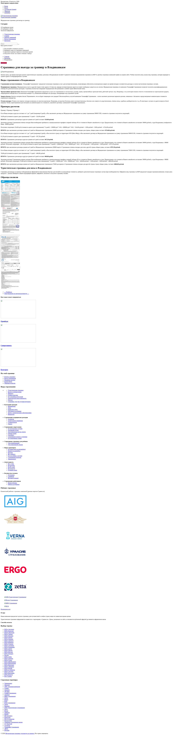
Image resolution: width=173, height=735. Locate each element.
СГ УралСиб (8, 724)
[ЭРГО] (15, 577)
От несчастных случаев (15, 428)
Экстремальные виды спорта (17, 432)
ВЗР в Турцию (8, 644)
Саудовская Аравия (10, 9)
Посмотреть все (5, 609)
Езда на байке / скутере (15, 456)
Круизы (10, 452)
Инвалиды (11, 414)
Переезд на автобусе (14, 451)
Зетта (6, 709)
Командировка (12, 483)
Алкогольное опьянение (15, 420)
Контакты (7, 40)
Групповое (11, 475)
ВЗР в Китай (8, 668)
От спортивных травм (15, 438)
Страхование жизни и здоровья (17, 436)
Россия (6, 655)
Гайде (6, 698)
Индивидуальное (13, 478)
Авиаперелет (12, 459)
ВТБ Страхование (9, 703)
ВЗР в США (8, 657)
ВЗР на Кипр (8, 637)
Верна (6, 699)
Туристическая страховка (8, 17)
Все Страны (8, 676)
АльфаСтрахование (10, 693)
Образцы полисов (9, 383)
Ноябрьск (8, 292)
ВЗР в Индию (8, 652)
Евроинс (7, 706)
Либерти (7, 712)
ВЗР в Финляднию (10, 663)
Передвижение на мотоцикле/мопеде (16, 293)
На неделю (11, 465)
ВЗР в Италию (8, 636)
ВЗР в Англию (8, 671)
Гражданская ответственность (17, 398)
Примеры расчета (9, 380)
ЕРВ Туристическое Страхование (14, 707)
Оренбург (4, 321)
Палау (6, 8)
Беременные (11, 406)
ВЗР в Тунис (8, 660)
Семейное (11, 476)
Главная (6, 56)
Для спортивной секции (15, 444)
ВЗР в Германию (9, 647)
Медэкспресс (8, 716)
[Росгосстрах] (15, 525)
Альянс (6, 688)
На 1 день (11, 463)
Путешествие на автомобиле (16, 449)
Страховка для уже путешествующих (19, 401)
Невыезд (10, 393)
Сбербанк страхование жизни (13, 722)
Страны (6, 36)
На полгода (11, 468)
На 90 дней (11, 467)
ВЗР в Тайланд (9, 640)
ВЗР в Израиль (8, 642)
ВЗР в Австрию (9, 629)
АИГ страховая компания (12, 686)
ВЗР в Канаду (8, 674)
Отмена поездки (13, 395)
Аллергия (11, 419)
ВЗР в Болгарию (9, 673)
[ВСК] (6, 606)
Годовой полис (12, 470)
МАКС (6, 714)
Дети (9, 408)
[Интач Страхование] (11, 600)
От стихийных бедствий (15, 397)
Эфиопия (7, 11)
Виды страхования (10, 39)
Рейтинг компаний (10, 37)
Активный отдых (13, 430)
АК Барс (7, 691)
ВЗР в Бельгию (9, 631)
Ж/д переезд (11, 454)
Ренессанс (7, 717)
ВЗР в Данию (8, 634)
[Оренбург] (18, 318)
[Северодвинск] (18, 342)
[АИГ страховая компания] (15, 508)
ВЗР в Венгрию (9, 665)
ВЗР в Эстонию (9, 645)
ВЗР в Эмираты (9, 666)
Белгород (4, 370)
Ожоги (10, 424)
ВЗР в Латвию (8, 639)
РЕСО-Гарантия (9, 719)
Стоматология (12, 422)
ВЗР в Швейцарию (10, 662)
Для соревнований (13, 443)
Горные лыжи (12, 433)
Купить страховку (9, 377)
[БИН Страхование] (10, 603)
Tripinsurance (8, 683)
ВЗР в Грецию (8, 658)
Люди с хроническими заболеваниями (19, 413)
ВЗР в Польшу (8, 653)
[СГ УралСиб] (15, 560)
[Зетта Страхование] (15, 594)
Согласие (7, 725)
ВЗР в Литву (8, 649)
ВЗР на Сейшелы (9, 670)
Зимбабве (7, 12)
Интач (6, 711)
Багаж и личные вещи (14, 392)
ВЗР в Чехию (8, 650)
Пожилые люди (12, 409)
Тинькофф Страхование (11, 727)
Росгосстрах (8, 720)
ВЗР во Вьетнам (9, 632)
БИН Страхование (10, 696)
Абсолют (7, 685)
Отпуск (10, 400)
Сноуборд (11, 435)
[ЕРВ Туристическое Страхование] (15, 597)
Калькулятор (8, 381)
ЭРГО (6, 729)
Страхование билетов (14, 457)
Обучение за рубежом (14, 411)
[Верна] (15, 542)
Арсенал (7, 690)
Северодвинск (6, 345)
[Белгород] (18, 366)
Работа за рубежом (13, 484)
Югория (6, 730)
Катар (6, 6)
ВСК (5, 701)
